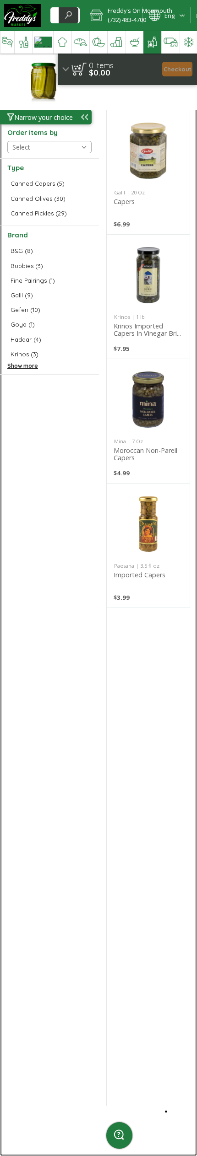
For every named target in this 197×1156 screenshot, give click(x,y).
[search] (68, 15)
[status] (101, 65)
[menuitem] (7, 42)
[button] (112, 15)
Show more (22, 365)
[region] (127, 69)
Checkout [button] (178, 69)
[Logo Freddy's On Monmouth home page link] (22, 15)
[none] (148, 172)
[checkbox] (49, 183)
